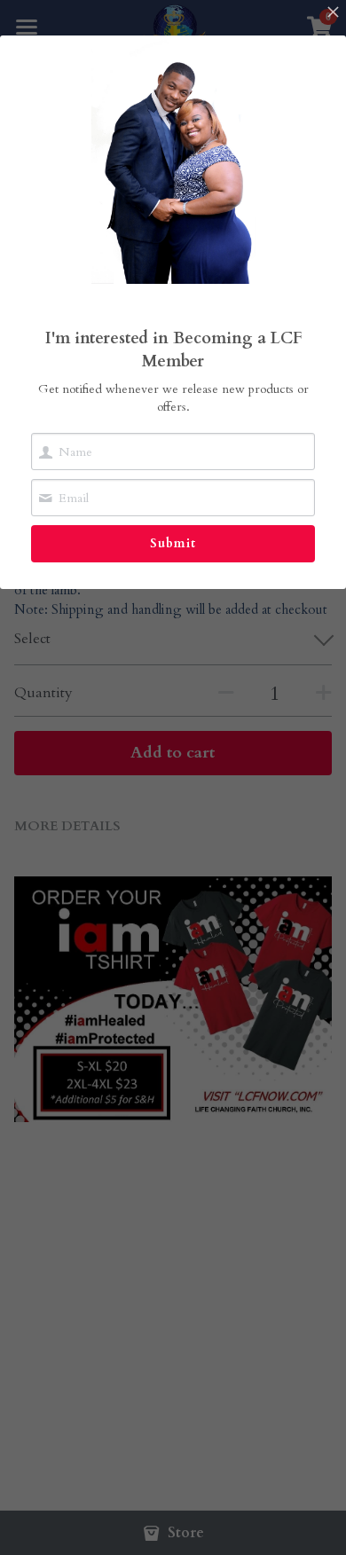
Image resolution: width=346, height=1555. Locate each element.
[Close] (332, 13)
